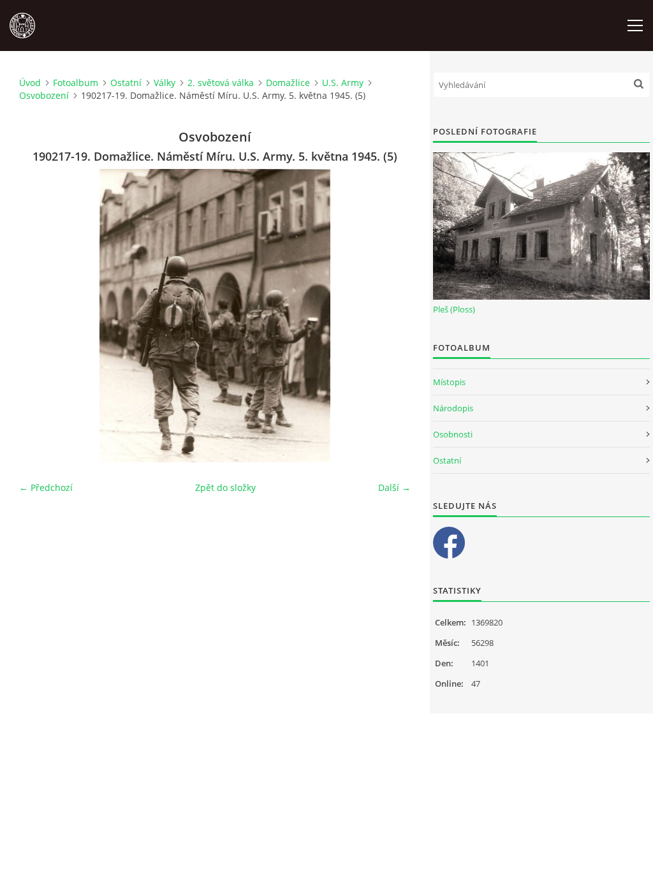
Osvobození (44, 95)
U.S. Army (342, 83)
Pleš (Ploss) (454, 309)
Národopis (453, 408)
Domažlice (288, 83)
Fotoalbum (75, 83)
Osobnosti (453, 434)
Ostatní (126, 83)
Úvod (30, 83)
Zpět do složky (225, 487)
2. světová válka (220, 83)
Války (164, 83)
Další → (394, 487)
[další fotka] (390, 315)
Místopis (449, 382)
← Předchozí (46, 487)
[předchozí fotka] (40, 315)
